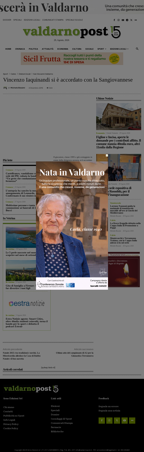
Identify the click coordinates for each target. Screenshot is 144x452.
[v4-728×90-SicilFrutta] (72, 58)
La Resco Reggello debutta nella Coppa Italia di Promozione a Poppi (125, 225)
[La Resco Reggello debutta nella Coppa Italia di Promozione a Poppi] (102, 225)
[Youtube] (123, 20)
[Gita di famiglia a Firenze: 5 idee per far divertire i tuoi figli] (27, 270)
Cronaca (9, 170)
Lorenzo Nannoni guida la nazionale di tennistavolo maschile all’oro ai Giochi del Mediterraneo (123, 209)
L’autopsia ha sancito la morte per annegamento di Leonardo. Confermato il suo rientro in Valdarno (26, 193)
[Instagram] (118, 20)
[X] (112, 87)
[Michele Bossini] (5, 88)
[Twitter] (131, 20)
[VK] (125, 87)
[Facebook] (114, 20)
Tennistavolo (115, 203)
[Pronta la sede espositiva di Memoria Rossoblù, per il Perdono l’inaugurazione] (118, 167)
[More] (138, 87)
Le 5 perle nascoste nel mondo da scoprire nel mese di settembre (24, 253)
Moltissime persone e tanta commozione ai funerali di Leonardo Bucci (25, 208)
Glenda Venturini (112, 133)
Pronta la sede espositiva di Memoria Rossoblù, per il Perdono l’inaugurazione (113, 191)
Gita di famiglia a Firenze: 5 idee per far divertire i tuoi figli (26, 287)
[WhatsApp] (131, 87)
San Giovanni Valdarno (43, 74)
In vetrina (10, 249)
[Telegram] (127, 20)
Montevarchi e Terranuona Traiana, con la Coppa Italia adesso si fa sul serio (123, 240)
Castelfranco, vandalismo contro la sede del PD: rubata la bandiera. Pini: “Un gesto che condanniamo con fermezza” (26, 177)
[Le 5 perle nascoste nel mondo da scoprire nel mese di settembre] (27, 237)
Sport (5, 74)
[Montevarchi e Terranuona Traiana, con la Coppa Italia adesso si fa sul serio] (102, 240)
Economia (100, 133)
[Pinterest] (118, 87)
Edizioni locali (25, 74)
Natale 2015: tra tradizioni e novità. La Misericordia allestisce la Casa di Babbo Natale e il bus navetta (21, 356)
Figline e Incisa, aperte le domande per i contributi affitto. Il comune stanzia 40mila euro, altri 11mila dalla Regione (118, 142)
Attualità (100, 184)
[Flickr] (136, 20)
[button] (137, 49)
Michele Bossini (18, 88)
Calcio (13, 74)
